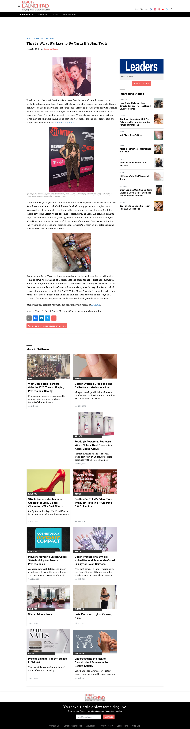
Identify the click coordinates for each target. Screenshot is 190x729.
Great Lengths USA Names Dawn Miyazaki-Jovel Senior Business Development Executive (136, 193)
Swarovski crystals (63, 122)
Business (38, 38)
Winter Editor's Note (40, 614)
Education (123, 100)
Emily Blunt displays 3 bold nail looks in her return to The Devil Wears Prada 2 (48, 514)
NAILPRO (95, 304)
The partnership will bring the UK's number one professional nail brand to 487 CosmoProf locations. (95, 395)
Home (28, 38)
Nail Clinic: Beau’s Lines (131, 135)
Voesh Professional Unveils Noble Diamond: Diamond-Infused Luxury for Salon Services (95, 560)
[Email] (29, 318)
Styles (122, 145)
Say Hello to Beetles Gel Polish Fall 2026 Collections (135, 207)
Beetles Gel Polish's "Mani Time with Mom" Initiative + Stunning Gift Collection (93, 503)
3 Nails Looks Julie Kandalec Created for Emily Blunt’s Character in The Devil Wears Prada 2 (45, 503)
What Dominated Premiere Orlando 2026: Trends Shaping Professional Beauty (46, 387)
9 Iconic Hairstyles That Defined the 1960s (135, 150)
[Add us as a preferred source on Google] (53, 318)
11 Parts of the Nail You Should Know (135, 177)
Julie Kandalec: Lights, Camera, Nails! (93, 616)
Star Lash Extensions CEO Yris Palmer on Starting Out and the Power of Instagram (135, 122)
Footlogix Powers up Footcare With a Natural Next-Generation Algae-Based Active (93, 445)
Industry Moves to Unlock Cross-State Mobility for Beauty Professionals (48, 560)
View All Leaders (142, 83)
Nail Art (122, 202)
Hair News (123, 186)
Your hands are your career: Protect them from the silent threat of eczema (95, 672)
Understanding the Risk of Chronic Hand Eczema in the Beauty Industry (91, 662)
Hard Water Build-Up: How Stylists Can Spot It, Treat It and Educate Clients (135, 106)
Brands (122, 116)
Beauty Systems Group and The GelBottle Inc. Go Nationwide (93, 385)
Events (122, 159)
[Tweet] (47, 318)
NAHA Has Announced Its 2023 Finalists (135, 164)
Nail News (49, 38)
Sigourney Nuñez (51, 49)
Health (122, 173)
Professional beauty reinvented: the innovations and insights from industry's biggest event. (47, 399)
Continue (109, 717)
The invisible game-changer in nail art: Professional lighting (46, 669)
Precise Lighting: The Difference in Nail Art (47, 660)
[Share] (35, 318)
